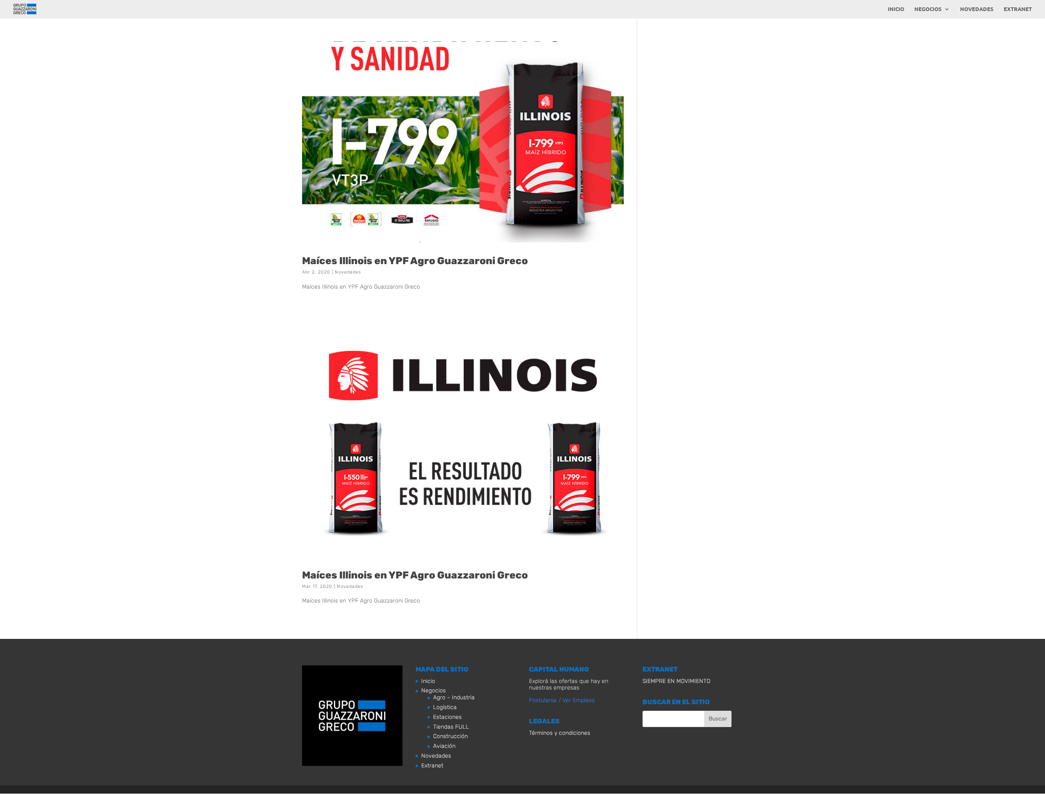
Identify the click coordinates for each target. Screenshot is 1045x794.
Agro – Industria (454, 697)
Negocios (928, 9)
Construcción (450, 736)
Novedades (977, 9)
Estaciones (447, 717)
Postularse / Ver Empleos (562, 700)
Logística (445, 707)
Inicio (896, 9)
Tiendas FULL (451, 726)
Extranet (1018, 9)
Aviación (444, 746)
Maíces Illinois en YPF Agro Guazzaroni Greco (415, 261)
